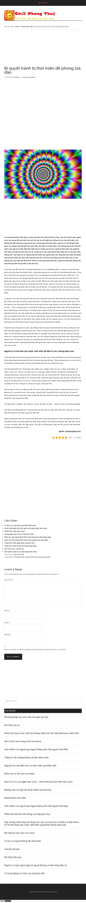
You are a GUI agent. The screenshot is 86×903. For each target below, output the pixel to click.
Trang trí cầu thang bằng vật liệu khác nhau (26, 757)
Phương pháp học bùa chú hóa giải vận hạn (26, 717)
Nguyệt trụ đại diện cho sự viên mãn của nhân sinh (30, 765)
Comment (8, 580)
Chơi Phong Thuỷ (43, 15)
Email (7, 623)
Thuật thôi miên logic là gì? (14, 531)
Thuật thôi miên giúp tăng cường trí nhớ (19, 543)
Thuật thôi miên (18, 554)
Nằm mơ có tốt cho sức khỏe (19, 773)
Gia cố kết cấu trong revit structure (22, 741)
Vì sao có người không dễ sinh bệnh (22, 841)
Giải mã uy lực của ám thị (14, 549)
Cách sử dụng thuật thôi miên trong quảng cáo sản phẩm (26, 540)
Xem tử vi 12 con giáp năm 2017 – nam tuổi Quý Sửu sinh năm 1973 (38, 781)
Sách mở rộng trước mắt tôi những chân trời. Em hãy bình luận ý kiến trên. (41, 733)
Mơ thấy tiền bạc (13, 857)
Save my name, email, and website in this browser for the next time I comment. (35, 649)
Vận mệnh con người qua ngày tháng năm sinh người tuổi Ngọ (36, 806)
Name (7, 610)
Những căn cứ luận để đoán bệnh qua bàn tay (28, 789)
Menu (44, 3)
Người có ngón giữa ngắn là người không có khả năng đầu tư (35, 865)
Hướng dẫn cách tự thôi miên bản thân (19, 534)
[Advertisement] (43, 49)
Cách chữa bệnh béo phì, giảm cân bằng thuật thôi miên (25, 528)
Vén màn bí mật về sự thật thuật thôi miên (20, 552)
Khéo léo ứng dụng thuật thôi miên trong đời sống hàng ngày (27, 537)
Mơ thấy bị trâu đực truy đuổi (19, 833)
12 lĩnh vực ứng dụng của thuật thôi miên (20, 525)
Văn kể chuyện (11, 849)
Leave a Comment (28, 77)
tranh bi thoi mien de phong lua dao (38, 557)
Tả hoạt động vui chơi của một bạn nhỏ (24, 873)
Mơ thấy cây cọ (12, 725)
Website (7, 635)
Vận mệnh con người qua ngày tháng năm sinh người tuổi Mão (36, 749)
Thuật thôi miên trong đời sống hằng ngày (20, 546)
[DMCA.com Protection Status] (5, 901)
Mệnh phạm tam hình (15, 798)
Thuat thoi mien (19, 557)
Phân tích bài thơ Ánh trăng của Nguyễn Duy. (27, 814)
